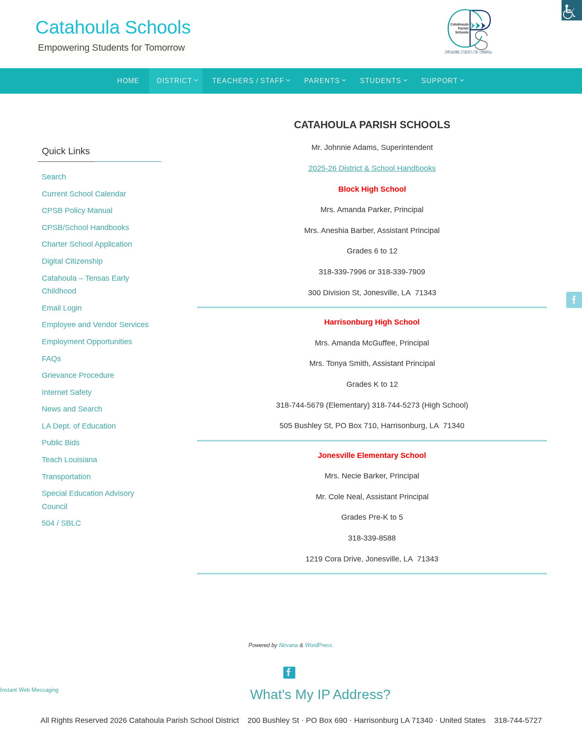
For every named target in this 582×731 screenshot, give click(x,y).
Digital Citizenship (72, 261)
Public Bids (61, 442)
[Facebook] (573, 300)
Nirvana (288, 645)
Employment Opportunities (87, 341)
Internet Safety (67, 392)
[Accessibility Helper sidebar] (572, 10)
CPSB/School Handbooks (85, 227)
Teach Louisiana (69, 459)
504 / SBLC (61, 523)
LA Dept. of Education (79, 426)
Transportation (66, 476)
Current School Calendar (84, 194)
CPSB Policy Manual (77, 210)
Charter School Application (87, 244)
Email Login (62, 308)
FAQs (51, 358)
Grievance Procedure (78, 375)
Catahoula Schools (113, 27)
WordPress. (319, 645)
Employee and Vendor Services (95, 324)
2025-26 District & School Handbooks (372, 168)
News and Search (72, 409)
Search (54, 177)
